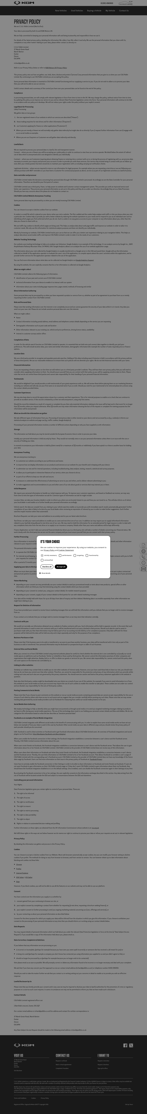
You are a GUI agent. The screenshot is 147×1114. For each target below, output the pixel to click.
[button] (74, 573)
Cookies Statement (66, 550)
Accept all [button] (61, 567)
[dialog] (73, 557)
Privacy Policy (49, 550)
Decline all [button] (47, 567)
